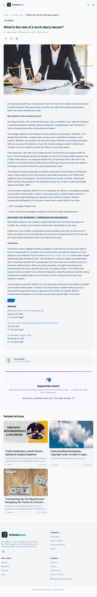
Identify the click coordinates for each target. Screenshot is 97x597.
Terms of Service (57, 574)
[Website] (3, 552)
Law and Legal (17, 15)
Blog (3, 574)
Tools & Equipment (57, 545)
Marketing (5, 566)
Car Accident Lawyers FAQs (19, 335)
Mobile (53, 549)
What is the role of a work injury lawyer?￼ (25, 311)
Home (6, 15)
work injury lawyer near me (57, 255)
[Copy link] (6, 38)
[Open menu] (3, 5)
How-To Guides (56, 541)
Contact (53, 566)
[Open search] (88, 5)
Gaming (4, 562)
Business (4, 570)
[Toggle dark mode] (93, 5)
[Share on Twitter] (11, 38)
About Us (53, 562)
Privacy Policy (55, 570)
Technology (54, 537)
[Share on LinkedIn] (17, 38)
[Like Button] (11, 300)
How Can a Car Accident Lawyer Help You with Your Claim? (32, 323)
